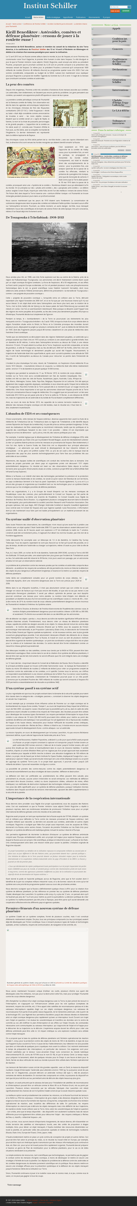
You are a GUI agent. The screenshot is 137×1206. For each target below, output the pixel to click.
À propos (106, 17)
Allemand (42, 1203)
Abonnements (94, 17)
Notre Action (38, 17)
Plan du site (44, 1200)
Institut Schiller (50, 6)
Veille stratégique (53, 17)
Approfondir (68, 17)
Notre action (17, 24)
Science (128, 150)
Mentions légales (56, 1200)
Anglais (35, 1203)
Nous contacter (33, 1200)
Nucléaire (121, 150)
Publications (81, 17)
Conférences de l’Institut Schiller (34, 24)
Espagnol (50, 1203)
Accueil (27, 17)
